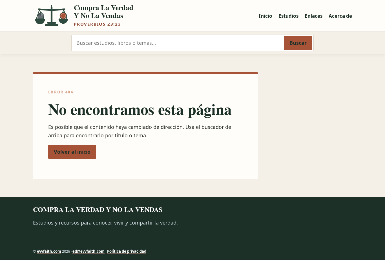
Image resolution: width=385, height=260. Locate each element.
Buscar (298, 42)
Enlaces (313, 16)
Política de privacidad (126, 251)
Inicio (265, 16)
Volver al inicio (72, 151)
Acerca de (340, 16)
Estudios (288, 16)
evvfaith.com (49, 251)
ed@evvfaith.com (88, 251)
